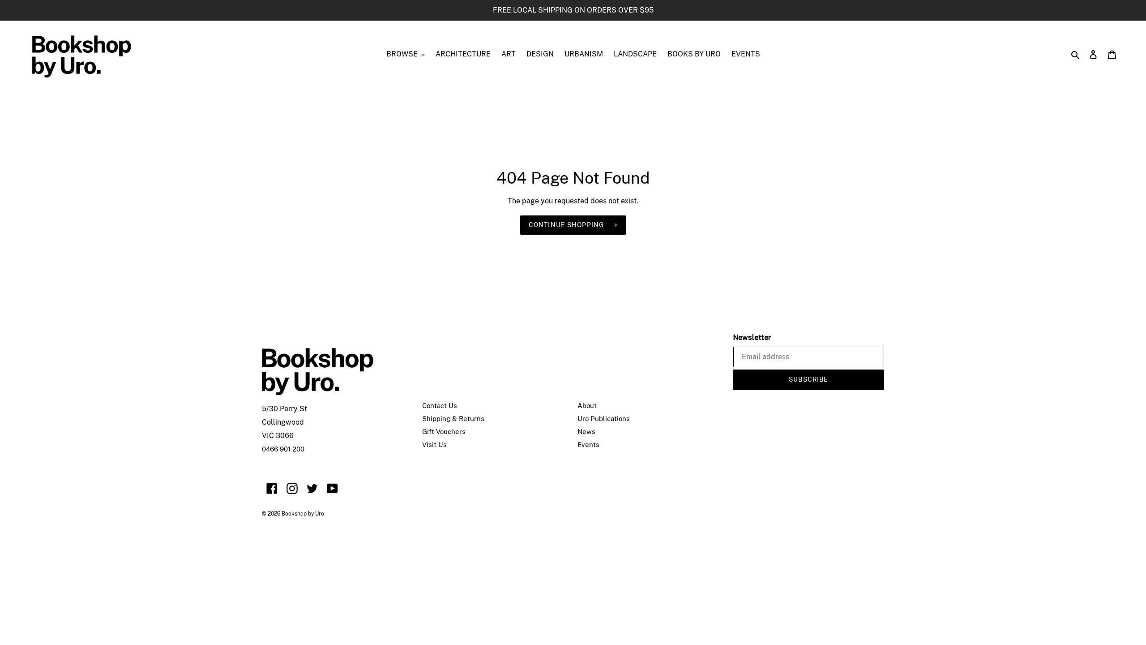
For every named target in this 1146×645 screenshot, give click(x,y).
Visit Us (434, 444)
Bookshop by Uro (303, 514)
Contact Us (439, 405)
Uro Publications (603, 418)
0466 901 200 (283, 449)
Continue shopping (566, 224)
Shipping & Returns (453, 418)
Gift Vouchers (444, 431)
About (587, 405)
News (586, 431)
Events (588, 444)
